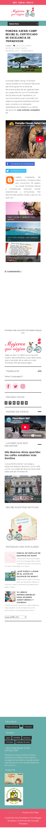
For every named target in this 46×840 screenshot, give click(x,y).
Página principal (12, 727)
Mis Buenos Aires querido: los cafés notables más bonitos (23, 455)
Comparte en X (18, 171)
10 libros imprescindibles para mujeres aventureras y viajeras (26, 597)
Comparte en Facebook (22, 164)
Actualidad (23, 45)
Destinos (21, 48)
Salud (8, 738)
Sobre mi (21, 2)
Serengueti (13, 51)
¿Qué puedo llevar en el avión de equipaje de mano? (27, 574)
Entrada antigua (34, 330)
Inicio (15, 2)
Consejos (9, 742)
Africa (10, 48)
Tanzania (27, 51)
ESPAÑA (16, 738)
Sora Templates (21, 818)
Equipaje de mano (23, 742)
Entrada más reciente (15, 330)
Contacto (29, 2)
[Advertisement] (23, 646)
